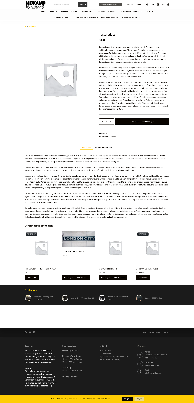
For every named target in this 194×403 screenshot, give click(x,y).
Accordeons (86, 12)
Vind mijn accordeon (69, 12)
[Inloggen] (163, 4)
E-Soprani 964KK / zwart (147, 268)
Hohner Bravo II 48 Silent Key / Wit (40, 268)
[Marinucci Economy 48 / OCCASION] (28, 298)
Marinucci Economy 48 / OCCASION (43, 298)
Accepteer (127, 399)
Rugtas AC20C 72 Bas (153, 298)
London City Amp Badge (73, 251)
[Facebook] (147, 4)
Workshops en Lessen (130, 17)
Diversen (112, 137)
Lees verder (31, 277)
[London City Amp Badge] (78, 239)
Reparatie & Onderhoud (63, 17)
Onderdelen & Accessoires (85, 17)
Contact (139, 4)
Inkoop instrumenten (109, 17)
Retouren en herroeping (110, 359)
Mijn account (154, 332)
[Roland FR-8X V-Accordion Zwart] (102, 298)
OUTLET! (150, 12)
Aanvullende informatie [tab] (103, 147)
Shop (145, 332)
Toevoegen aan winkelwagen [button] (75, 277)
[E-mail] (153, 4)
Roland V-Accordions (106, 12)
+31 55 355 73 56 (152, 365)
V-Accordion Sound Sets (130, 12)
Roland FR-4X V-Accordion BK (82, 298)
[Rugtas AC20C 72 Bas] (139, 298)
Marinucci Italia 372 (108, 268)
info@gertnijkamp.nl (153, 373)
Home (43, 12)
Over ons (129, 4)
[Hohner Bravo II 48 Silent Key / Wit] (41, 248)
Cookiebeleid (105, 353)
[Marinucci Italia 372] (115, 248)
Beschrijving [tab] (86, 147)
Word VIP (53, 12)
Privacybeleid (105, 350)
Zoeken (82, 4)
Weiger (139, 399)
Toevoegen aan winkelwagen (142, 121)
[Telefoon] (158, 4)
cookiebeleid (115, 399)
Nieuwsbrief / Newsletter (112, 4)
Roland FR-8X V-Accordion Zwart (118, 298)
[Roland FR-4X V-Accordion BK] (65, 298)
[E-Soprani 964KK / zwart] (152, 248)
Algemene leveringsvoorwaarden (114, 356)
